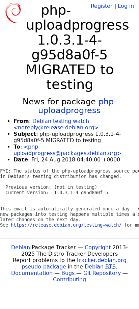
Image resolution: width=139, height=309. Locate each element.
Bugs (68, 273)
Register (102, 6)
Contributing (69, 279)
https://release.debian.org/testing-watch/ (66, 225)
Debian (20, 247)
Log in (126, 6)
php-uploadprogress (77, 106)
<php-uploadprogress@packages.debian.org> (67, 150)
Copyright (98, 247)
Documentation (32, 273)
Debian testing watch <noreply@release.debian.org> (56, 124)
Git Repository (102, 273)
